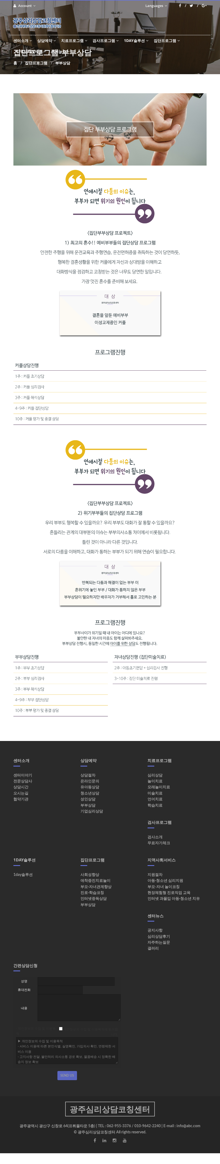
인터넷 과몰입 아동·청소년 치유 (174, 899)
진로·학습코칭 (92, 893)
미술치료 (155, 793)
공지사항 (155, 930)
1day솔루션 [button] (134, 40)
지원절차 (155, 875)
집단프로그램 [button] (165, 40)
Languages (154, 5)
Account (25, 5)
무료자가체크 (159, 843)
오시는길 (20, 793)
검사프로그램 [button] (104, 40)
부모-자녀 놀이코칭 (164, 887)
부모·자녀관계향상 (96, 887)
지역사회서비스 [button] (29, 51)
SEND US (67, 1075)
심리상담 (155, 775)
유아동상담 (89, 787)
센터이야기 (22, 775)
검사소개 (155, 837)
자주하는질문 (159, 942)
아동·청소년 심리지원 (165, 881)
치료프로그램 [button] (72, 40)
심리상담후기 (159, 937)
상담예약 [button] (44, 40)
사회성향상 (89, 875)
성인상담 (88, 799)
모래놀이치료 (159, 787)
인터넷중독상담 (93, 899)
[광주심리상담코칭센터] (39, 23)
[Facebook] (182, 6)
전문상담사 (22, 781)
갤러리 (153, 948)
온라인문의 (89, 781)
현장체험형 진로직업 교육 (169, 893)
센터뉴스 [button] (58, 51)
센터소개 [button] (20, 40)
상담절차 (88, 775)
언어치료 (155, 799)
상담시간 (20, 787)
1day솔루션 (23, 875)
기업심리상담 (91, 811)
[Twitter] (194, 6)
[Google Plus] (204, 6)
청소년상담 (89, 793)
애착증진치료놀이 (95, 881)
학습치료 (155, 805)
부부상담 (88, 805)
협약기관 (20, 799)
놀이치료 (155, 781)
